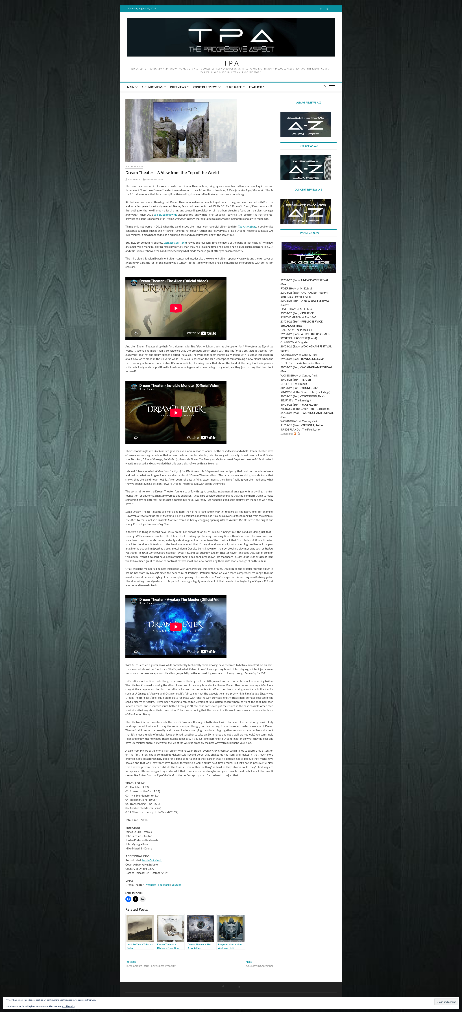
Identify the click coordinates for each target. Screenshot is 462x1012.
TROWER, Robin (312, 425)
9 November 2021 (154, 179)
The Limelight (303, 400)
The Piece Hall (303, 329)
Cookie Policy (68, 1006)
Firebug (302, 383)
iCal (299, 434)
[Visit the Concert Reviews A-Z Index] (305, 200)
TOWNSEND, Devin (312, 358)
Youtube (176, 884)
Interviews (178, 86)
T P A (231, 63)
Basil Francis (133, 179)
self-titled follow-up (165, 214)
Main (130, 86)
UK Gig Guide (233, 86)
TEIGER (306, 379)
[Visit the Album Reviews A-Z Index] (305, 113)
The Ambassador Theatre (309, 363)
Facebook (164, 884)
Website (151, 884)
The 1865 (310, 317)
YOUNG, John (309, 388)
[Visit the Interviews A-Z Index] (305, 157)
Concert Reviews (205, 86)
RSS (295, 434)
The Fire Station (311, 429)
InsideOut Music (152, 860)
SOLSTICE (307, 313)
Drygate (303, 342)
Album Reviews (152, 86)
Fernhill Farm (303, 296)
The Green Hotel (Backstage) (313, 392)
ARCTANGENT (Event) (314, 292)
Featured (255, 86)
